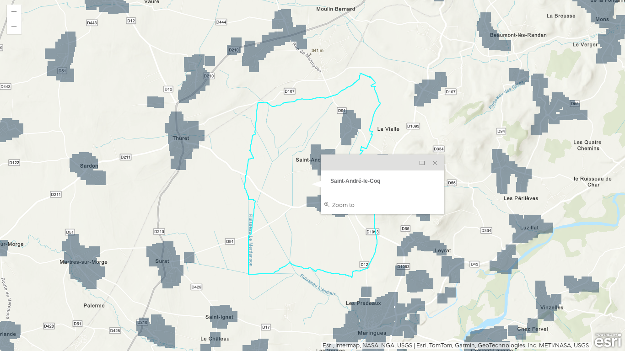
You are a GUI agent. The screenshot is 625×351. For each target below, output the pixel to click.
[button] (14, 12)
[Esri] (608, 340)
